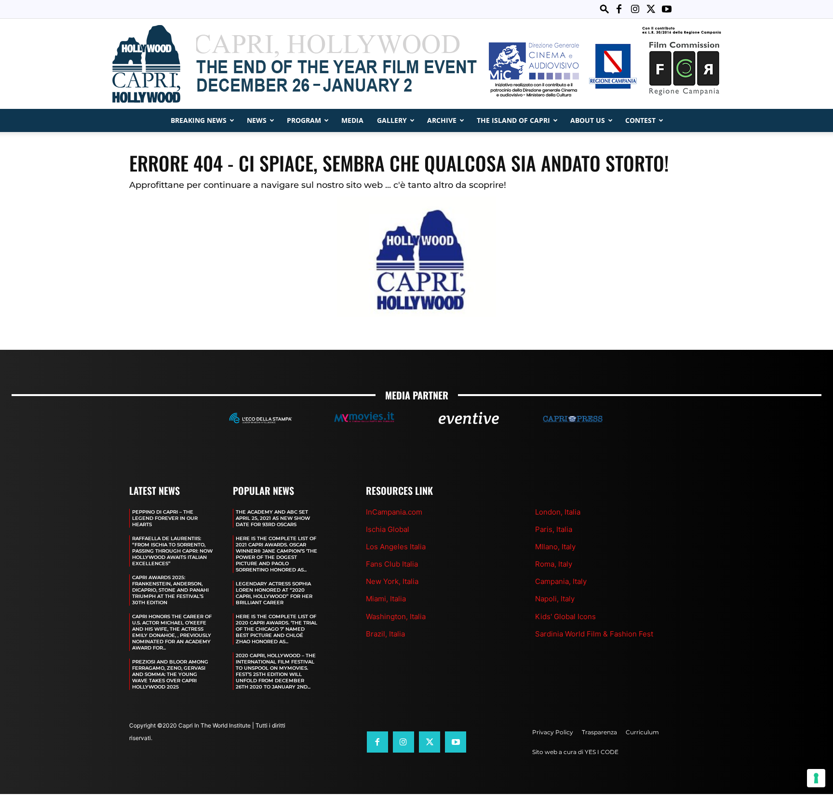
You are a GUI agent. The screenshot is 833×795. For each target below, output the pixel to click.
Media (352, 120)
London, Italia (557, 512)
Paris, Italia (553, 529)
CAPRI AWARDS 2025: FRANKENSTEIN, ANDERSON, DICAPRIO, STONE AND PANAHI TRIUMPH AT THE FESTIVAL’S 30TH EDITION (170, 590)
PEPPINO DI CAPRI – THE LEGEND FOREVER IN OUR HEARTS (165, 518)
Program (304, 120)
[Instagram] (635, 9)
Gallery (392, 120)
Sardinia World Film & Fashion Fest (594, 633)
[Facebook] (619, 9)
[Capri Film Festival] (416, 64)
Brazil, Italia (385, 633)
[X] (651, 9)
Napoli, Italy (555, 598)
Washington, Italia (396, 616)
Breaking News (199, 120)
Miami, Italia (386, 598)
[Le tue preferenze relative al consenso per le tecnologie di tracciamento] (816, 778)
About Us (587, 120)
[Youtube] (666, 9)
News (257, 120)
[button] (604, 9)
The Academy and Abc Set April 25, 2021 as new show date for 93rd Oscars (273, 518)
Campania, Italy (561, 581)
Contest (640, 120)
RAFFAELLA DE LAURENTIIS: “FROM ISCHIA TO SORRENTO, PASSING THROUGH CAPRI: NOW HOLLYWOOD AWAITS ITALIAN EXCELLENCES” (172, 551)
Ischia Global (387, 529)
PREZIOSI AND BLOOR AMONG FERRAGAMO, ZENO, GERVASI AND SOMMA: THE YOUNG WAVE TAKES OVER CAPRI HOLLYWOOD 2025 (170, 674)
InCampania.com (394, 512)
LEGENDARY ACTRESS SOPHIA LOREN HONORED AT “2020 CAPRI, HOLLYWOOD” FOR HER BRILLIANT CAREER (274, 593)
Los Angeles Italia (396, 546)
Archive (442, 120)
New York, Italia (392, 581)
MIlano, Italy (555, 546)
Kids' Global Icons (565, 616)
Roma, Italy (553, 564)
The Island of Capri (513, 120)
